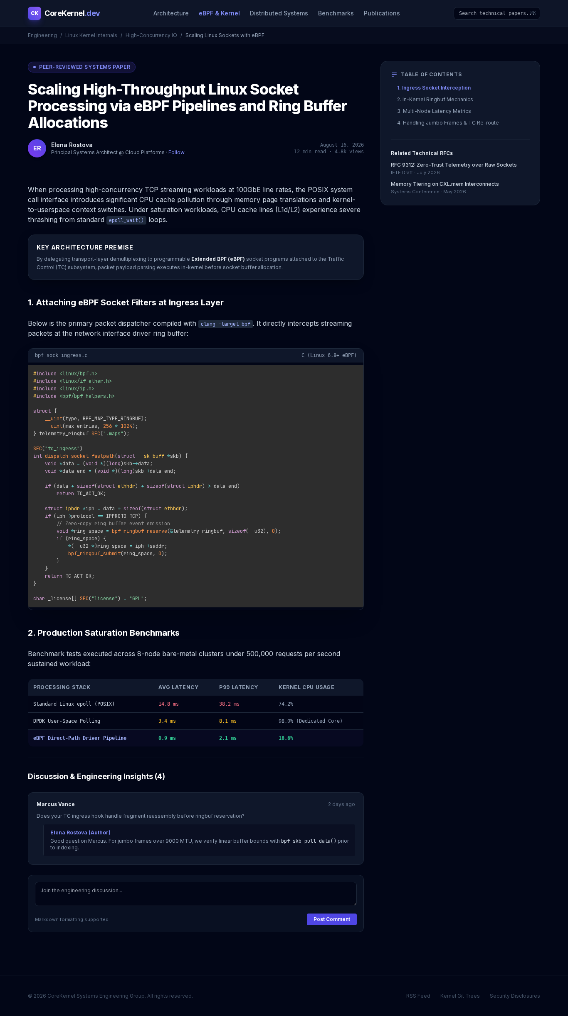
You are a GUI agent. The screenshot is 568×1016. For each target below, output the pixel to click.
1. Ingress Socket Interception (434, 88)
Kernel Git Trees (460, 996)
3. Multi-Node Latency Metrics (434, 111)
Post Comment (332, 919)
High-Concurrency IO (151, 35)
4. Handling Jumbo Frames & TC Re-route (448, 123)
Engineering (42, 35)
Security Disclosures (515, 996)
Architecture (171, 13)
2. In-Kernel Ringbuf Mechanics (435, 99)
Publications (382, 13)
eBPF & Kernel (219, 13)
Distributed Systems (279, 13)
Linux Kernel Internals (91, 35)
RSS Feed (418, 996)
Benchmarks (336, 13)
